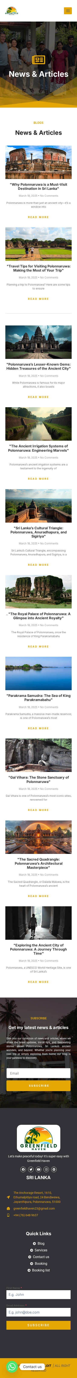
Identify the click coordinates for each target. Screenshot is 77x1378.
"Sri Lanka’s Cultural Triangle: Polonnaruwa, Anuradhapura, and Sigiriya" (38, 532)
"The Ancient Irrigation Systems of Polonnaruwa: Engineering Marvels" (38, 448)
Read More (38, 217)
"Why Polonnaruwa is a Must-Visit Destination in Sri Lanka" (38, 186)
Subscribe (38, 1325)
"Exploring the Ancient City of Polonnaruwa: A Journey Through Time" (38, 949)
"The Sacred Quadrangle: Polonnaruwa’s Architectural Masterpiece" (38, 863)
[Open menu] (68, 10)
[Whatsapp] (12, 1367)
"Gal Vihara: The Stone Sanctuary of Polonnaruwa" (38, 779)
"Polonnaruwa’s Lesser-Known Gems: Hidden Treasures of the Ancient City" (38, 366)
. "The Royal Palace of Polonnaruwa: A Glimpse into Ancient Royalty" (38, 616)
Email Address (16, 1305)
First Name (14, 1288)
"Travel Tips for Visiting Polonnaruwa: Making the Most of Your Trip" (39, 268)
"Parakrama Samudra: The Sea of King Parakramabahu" (38, 697)
